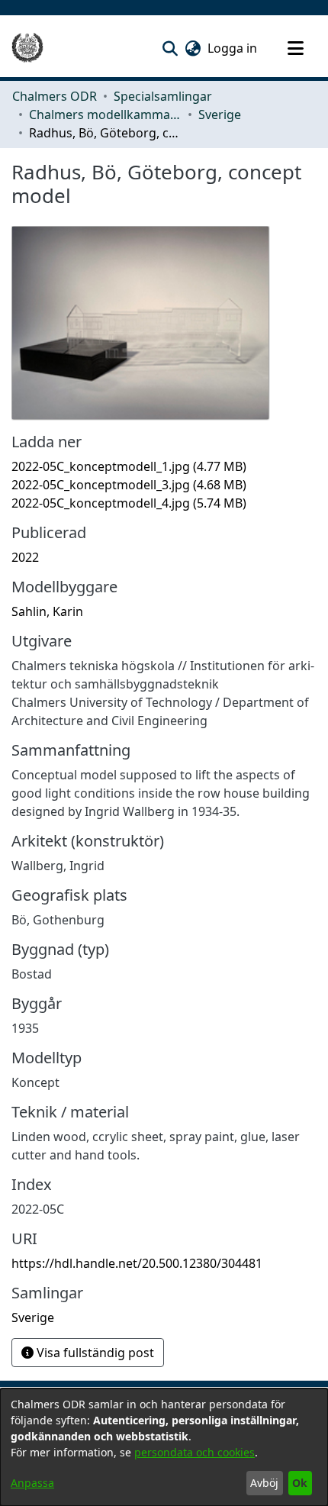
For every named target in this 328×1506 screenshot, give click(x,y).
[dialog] (164, 1447)
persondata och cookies (194, 1452)
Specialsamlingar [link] (163, 96)
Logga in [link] (233, 48)
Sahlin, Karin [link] (47, 611)
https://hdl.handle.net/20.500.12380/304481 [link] (136, 1263)
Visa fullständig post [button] (94, 1352)
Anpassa (32, 1482)
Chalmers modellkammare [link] (105, 114)
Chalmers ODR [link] (54, 96)
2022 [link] (25, 557)
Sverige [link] (219, 114)
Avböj (264, 1482)
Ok (299, 1482)
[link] (128, 466)
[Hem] (27, 48)
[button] (169, 48)
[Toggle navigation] (295, 48)
